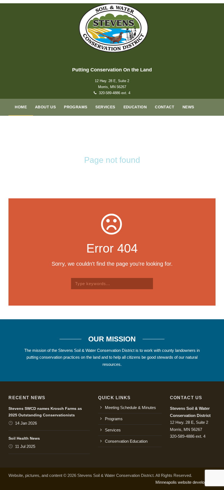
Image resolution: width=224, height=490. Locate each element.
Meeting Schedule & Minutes (130, 407)
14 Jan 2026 (26, 423)
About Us (45, 107)
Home (21, 107)
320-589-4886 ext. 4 (114, 93)
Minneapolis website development (185, 482)
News (188, 107)
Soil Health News (24, 438)
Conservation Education (126, 441)
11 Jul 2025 (25, 446)
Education (135, 107)
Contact (164, 107)
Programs (75, 107)
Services (105, 107)
